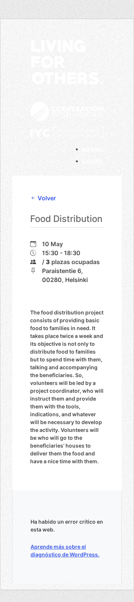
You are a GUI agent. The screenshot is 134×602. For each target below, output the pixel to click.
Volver (46, 198)
